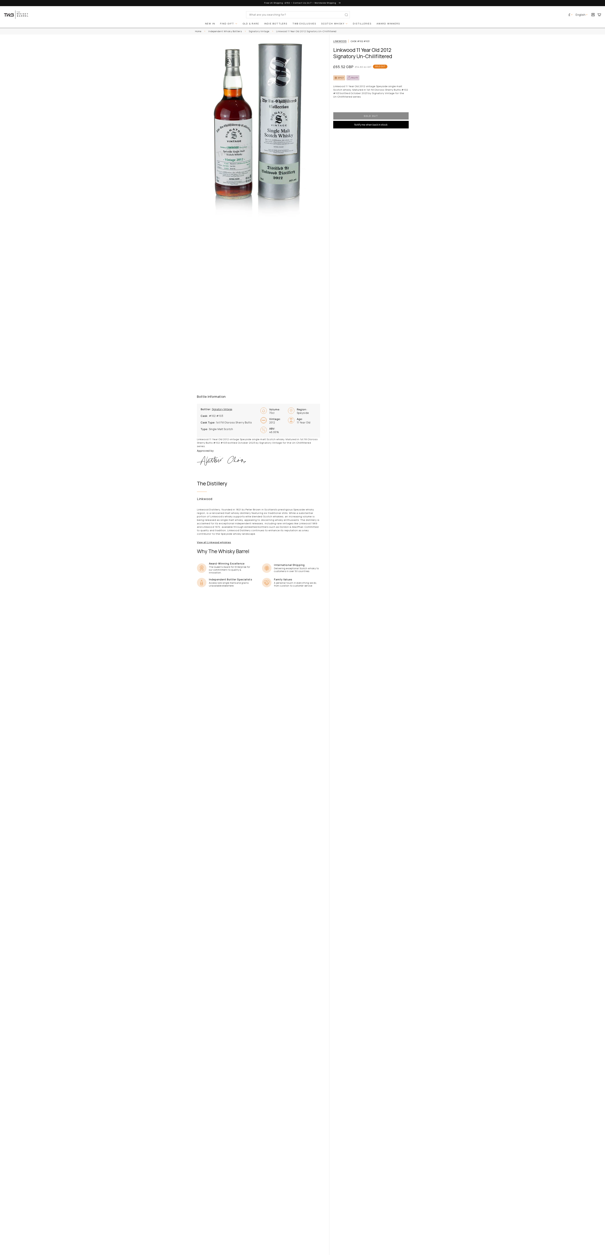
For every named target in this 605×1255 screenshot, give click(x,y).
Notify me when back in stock (371, 124)
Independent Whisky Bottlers (225, 31)
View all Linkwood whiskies (214, 542)
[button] (600, 14)
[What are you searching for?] (346, 15)
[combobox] (298, 14)
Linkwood (340, 41)
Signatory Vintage (259, 31)
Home (198, 31)
